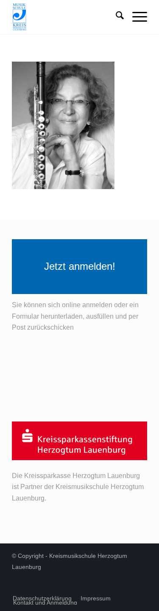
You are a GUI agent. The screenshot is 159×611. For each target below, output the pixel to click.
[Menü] (135, 17)
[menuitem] (115, 17)
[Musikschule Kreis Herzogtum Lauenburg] (66, 17)
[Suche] (115, 17)
